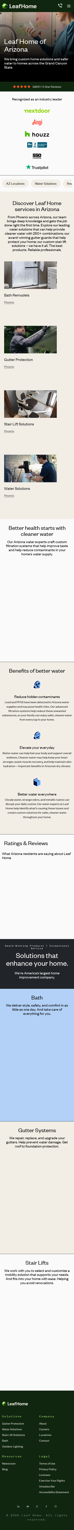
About (43, 1423)
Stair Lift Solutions (13, 1435)
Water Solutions (46, 183)
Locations (45, 1435)
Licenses (44, 1475)
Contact (44, 1440)
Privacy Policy (47, 1469)
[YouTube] (27, 1506)
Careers (44, 1429)
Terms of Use (47, 1463)
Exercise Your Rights (52, 1480)
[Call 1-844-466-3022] (60, 6)
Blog (5, 1469)
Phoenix (9, 302)
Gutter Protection (13, 1423)
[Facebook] (46, 1506)
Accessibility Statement (54, 1492)
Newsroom (8, 1463)
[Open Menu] (69, 6)
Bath (5, 1440)
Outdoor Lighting (12, 1446)
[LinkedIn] (18, 1506)
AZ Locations (15, 183)
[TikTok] (37, 1506)
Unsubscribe (47, 1486)
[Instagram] (55, 1506)
